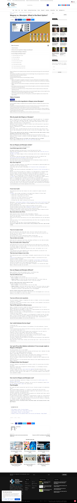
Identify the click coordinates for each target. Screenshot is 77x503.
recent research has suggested (28, 369)
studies (12, 176)
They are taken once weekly (17, 64)
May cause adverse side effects (18, 60)
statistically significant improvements (17, 157)
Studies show (12, 257)
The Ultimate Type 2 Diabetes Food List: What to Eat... (63, 54)
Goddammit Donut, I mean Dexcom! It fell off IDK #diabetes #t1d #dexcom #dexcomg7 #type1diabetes (60, 483)
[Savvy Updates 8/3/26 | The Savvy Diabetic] (16, 445)
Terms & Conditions (27, 487)
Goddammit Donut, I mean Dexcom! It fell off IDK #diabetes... (55, 34)
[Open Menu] (69, 5)
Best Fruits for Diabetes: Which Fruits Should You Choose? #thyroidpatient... (55, 54)
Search (48, 5)
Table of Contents (15, 47)
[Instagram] (62, 5)
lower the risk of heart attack (30, 139)
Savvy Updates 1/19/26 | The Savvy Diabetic (20, 409)
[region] (11, 496)
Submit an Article (33, 487)
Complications (47, 10)
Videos (57, 10)
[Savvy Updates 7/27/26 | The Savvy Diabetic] (30, 445)
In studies (12, 193)
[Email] (67, 5)
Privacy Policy (34, 485)
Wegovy (19, 417)
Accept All (17, 499)
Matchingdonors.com (61, 10)
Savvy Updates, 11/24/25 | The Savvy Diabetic (20, 412)
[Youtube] (65, 5)
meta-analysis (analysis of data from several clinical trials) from (31, 202)
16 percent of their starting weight (41, 169)
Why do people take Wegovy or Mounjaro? (19, 51)
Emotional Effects (52, 10)
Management (42, 10)
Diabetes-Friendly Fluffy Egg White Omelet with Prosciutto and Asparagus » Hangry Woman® (29, 413)
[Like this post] (16, 20)
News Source (15, 17)
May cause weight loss (16, 57)
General (16, 10)
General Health (15, 12)
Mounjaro (12, 417)
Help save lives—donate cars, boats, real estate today (46, 0)
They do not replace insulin (17, 62)
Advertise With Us (34, 483)
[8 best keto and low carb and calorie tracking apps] (41, 490)
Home (13, 10)
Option (15, 417)
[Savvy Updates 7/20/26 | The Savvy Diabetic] (43, 445)
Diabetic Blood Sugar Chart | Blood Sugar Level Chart (22, 410)
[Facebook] (59, 5)
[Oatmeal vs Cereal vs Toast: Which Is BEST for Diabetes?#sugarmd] (63, 39)
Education (25, 10)
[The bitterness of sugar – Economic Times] (41, 483)
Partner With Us (27, 485)
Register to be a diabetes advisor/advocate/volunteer (32, 0)
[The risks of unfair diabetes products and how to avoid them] (41, 486)
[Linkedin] (64, 5)
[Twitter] (60, 5)
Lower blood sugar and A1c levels (18, 55)
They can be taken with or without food (19, 66)
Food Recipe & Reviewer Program (32, 10)
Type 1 (19, 10)
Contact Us (27, 483)
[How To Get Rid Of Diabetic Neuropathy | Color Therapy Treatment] (63, 29)
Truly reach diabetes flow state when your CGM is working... (55, 44)
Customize (5, 499)
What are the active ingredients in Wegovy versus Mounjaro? (22, 49)
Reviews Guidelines (52, 501)
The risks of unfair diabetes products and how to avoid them (47, 486)
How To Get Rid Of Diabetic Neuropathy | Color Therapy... (63, 34)
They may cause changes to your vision (19, 67)
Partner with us (9, 0)
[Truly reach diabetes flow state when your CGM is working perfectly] (55, 39)
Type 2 (22, 10)
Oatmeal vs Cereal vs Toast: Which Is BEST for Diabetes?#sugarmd (63, 44)
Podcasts (39, 10)
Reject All (11, 499)
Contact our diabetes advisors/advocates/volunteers (18, 0)
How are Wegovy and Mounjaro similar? (19, 53)
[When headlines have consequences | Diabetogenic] (43, 459)
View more (12, 99)
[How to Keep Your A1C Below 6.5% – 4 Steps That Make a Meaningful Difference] (30, 459)
